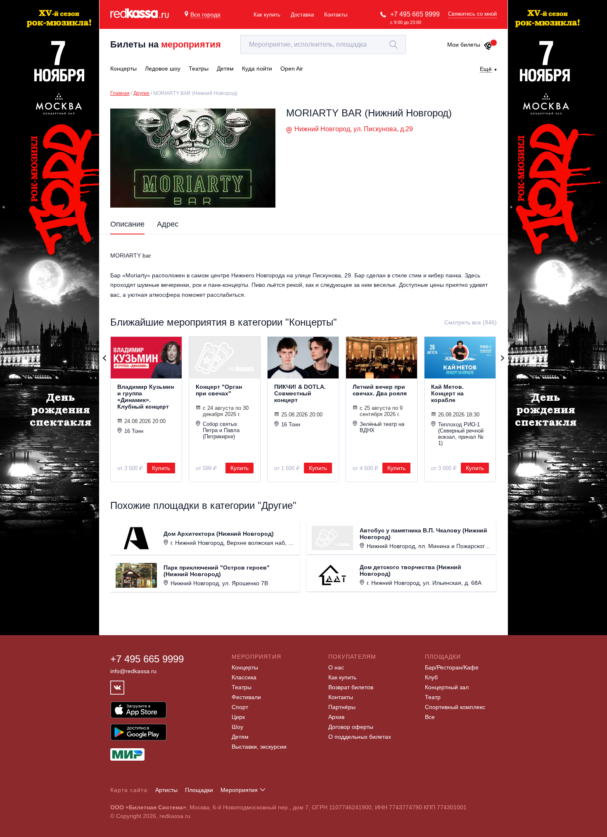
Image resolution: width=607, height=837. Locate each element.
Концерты (245, 667)
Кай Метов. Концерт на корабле (447, 393)
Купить (161, 468)
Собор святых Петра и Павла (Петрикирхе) (221, 430)
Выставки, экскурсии (259, 746)
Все (430, 717)
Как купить (267, 15)
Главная (120, 93)
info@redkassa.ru (133, 671)
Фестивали (246, 697)
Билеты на (165, 44)
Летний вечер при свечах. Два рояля (380, 390)
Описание (127, 224)
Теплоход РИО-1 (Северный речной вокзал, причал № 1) (461, 433)
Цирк (238, 717)
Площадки (199, 790)
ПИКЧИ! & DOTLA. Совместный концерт (300, 393)
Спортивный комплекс (455, 707)
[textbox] (323, 44)
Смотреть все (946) (470, 322)
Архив (336, 717)
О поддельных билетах (359, 736)
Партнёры (342, 707)
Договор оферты (350, 727)
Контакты (335, 15)
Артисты (166, 790)
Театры (241, 687)
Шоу (237, 727)
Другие (141, 93)
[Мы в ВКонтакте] (117, 688)
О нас (336, 667)
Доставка (302, 15)
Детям (240, 736)
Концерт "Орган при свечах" (219, 390)
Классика (244, 677)
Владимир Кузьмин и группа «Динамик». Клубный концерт (145, 396)
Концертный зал (447, 687)
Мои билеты (463, 44)
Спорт (240, 707)
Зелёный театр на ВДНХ (382, 427)
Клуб (431, 677)
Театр (433, 697)
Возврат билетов (350, 687)
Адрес (167, 224)
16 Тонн (133, 431)
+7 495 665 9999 (415, 14)
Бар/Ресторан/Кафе (452, 667)
